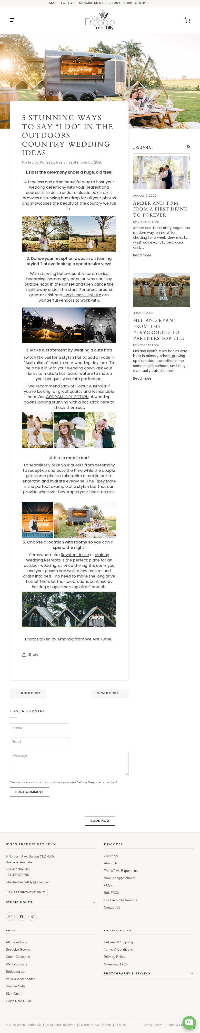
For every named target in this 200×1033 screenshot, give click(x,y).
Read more (142, 255)
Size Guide (14, 994)
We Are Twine (98, 639)
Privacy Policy (114, 957)
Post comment (29, 792)
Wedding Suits (16, 964)
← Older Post (28, 693)
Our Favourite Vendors (120, 900)
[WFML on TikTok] (32, 916)
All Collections (16, 942)
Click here (100, 402)
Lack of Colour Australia (83, 386)
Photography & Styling (149, 973)
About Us (111, 863)
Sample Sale (15, 986)
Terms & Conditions (118, 949)
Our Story (111, 856)
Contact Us (112, 907)
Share (33, 654)
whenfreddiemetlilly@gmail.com (28, 882)
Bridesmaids (15, 971)
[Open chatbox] (189, 1023)
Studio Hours (51, 902)
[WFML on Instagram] (10, 916)
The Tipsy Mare (101, 481)
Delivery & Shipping (118, 942)
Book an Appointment (120, 878)
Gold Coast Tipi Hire (82, 295)
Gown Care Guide (19, 1001)
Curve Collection (18, 957)
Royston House (75, 555)
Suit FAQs (111, 892)
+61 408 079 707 (18, 875)
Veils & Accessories (21, 979)
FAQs (108, 885)
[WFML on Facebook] (21, 916)
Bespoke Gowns (18, 949)
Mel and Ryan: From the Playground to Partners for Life (158, 329)
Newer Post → (110, 693)
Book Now (100, 821)
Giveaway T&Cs (116, 964)
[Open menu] (17, 20)
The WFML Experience (121, 871)
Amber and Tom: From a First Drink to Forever (160, 209)
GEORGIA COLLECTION (67, 397)
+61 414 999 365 (18, 869)
